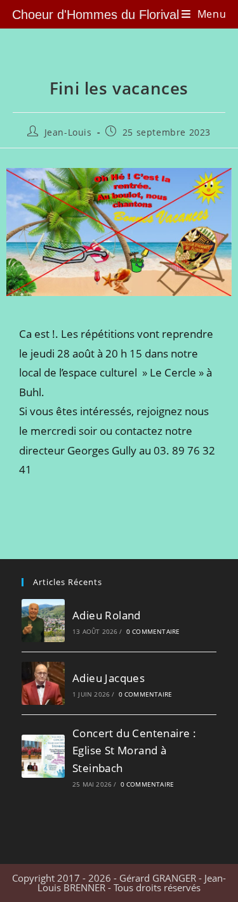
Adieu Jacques (108, 678)
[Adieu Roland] (43, 620)
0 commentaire (153, 631)
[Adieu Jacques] (43, 683)
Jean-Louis (68, 132)
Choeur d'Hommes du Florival (95, 15)
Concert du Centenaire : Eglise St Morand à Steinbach (134, 750)
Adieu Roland (106, 615)
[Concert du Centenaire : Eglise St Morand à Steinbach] (43, 756)
